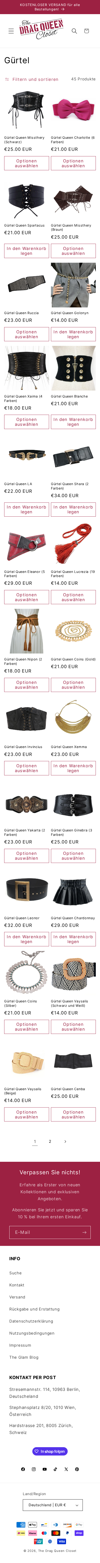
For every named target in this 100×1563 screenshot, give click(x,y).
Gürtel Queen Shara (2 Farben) (70, 486)
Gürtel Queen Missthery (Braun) (71, 227)
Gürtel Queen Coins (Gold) (73, 659)
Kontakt (16, 1285)
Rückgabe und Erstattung (34, 1309)
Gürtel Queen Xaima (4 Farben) (23, 398)
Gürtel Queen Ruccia (21, 313)
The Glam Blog (23, 1357)
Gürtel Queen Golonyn (69, 313)
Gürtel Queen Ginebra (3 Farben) (71, 832)
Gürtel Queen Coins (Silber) (20, 1003)
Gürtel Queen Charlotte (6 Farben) (73, 140)
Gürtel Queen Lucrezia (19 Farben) (73, 574)
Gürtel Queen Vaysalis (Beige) (23, 1091)
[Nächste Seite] (65, 1141)
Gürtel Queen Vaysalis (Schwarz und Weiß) (69, 1003)
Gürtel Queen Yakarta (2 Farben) (24, 832)
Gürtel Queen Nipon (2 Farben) (23, 661)
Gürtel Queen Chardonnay (73, 918)
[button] (11, 31)
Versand (17, 1297)
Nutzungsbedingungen (32, 1333)
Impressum (20, 1345)
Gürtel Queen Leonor (22, 918)
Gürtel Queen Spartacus (24, 225)
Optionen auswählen (26, 163)
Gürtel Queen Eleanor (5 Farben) (24, 574)
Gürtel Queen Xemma (69, 747)
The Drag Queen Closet (57, 1551)
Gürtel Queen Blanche (69, 396)
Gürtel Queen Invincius (23, 747)
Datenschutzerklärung (31, 1321)
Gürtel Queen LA (18, 484)
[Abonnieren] (84, 1232)
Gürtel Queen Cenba (68, 1089)
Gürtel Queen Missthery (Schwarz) (24, 140)
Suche (15, 1273)
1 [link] (35, 1141)
